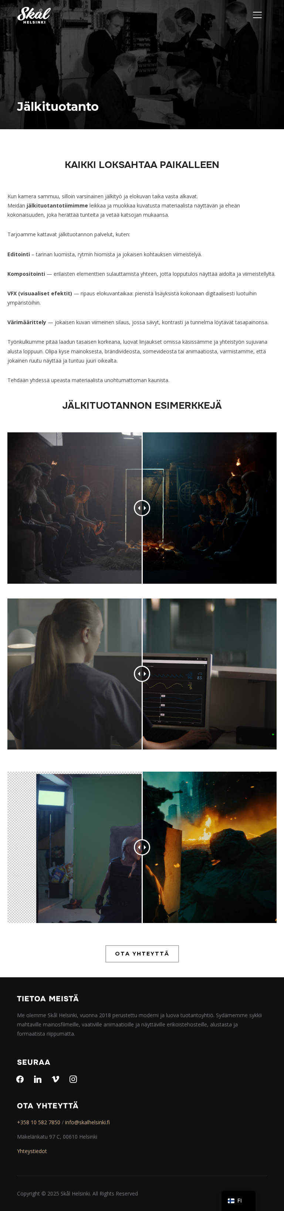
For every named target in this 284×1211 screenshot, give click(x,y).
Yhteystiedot (32, 1151)
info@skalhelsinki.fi (87, 1122)
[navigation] (239, 1201)
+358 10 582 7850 (38, 1122)
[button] (142, 954)
